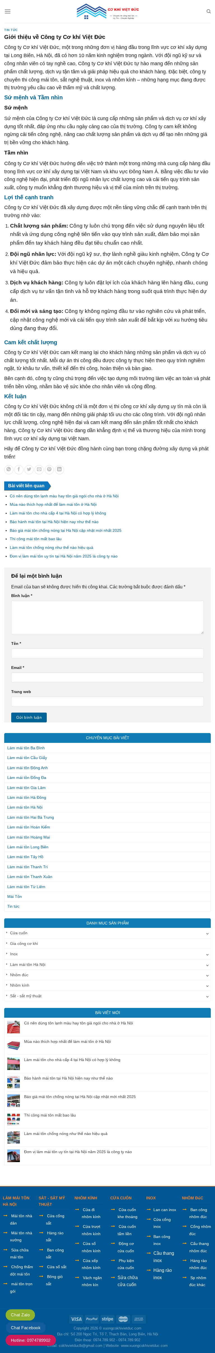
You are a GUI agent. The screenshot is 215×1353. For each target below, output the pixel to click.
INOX (151, 1198)
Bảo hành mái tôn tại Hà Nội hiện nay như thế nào (54, 521)
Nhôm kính (19, 985)
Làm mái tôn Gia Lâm (26, 787)
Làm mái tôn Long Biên (27, 847)
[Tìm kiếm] (209, 11)
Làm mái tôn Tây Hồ (25, 857)
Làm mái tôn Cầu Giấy (27, 757)
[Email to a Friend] (39, 469)
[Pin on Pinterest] (49, 469)
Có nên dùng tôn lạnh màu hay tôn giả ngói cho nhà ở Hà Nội (64, 496)
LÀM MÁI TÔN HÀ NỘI (16, 1201)
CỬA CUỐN (121, 1198)
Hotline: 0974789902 (31, 1340)
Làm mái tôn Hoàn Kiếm (28, 827)
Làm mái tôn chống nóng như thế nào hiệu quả (51, 547)
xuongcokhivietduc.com (122, 1328)
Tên (16, 643)
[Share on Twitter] (29, 469)
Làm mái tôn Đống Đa (26, 777)
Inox (14, 954)
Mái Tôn (14, 896)
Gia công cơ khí (24, 943)
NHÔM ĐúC (192, 1198)
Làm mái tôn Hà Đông (26, 797)
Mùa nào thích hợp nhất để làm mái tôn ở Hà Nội (53, 504)
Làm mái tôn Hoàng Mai (28, 837)
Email (17, 667)
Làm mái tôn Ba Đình (26, 748)
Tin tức (11, 30)
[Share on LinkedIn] (59, 469)
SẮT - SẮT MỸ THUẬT (52, 1201)
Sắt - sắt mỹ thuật (25, 996)
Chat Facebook (26, 1327)
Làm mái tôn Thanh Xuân (29, 876)
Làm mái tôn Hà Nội (25, 807)
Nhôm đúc (19, 975)
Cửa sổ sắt (56, 1267)
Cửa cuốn (18, 933)
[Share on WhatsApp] (8, 469)
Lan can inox (164, 1209)
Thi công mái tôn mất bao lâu (36, 539)
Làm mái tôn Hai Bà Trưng (30, 817)
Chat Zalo (20, 1314)
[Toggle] (207, 933)
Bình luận (21, 595)
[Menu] (7, 11)
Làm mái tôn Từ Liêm (26, 886)
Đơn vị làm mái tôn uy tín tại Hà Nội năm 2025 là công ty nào (64, 556)
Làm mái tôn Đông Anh (27, 768)
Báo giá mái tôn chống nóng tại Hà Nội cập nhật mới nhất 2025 (65, 530)
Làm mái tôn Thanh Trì (27, 867)
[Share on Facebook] (19, 469)
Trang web (21, 691)
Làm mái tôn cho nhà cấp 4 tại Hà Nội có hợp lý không (58, 513)
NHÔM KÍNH (85, 1198)
